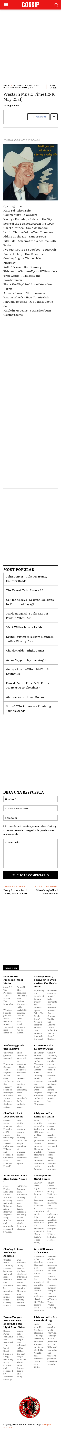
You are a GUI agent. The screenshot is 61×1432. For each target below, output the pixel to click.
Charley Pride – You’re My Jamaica (13, 1252)
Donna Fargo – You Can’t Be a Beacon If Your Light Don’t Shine (14, 1322)
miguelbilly (13, 105)
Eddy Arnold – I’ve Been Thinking (45, 1318)
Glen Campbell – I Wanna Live (47, 891)
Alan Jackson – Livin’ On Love (26, 697)
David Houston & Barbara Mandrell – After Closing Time (30, 639)
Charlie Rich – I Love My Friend (13, 1114)
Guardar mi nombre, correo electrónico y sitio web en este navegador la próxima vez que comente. (29, 830)
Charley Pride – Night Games (25, 650)
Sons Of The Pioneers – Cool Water (13, 980)
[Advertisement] (30, 41)
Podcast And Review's (26, 85)
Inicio (7, 85)
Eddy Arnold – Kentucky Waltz (44, 1114)
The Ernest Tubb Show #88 (24, 590)
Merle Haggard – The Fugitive (14, 1046)
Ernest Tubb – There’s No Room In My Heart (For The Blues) (29, 685)
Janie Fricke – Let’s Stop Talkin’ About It (15, 1179)
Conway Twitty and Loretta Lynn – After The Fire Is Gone (45, 981)
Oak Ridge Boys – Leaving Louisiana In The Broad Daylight (30, 602)
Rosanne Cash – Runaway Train (43, 1046)
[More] (54, 116)
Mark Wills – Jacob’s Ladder (25, 627)
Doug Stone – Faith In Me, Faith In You (15, 891)
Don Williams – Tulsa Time (43, 1250)
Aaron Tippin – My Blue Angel (26, 660)
